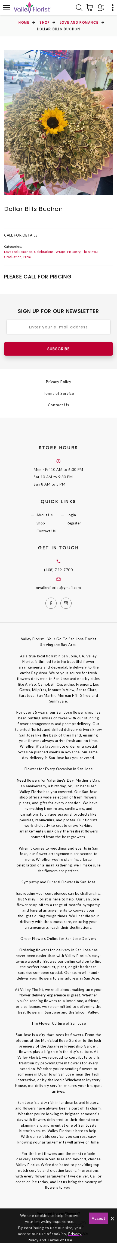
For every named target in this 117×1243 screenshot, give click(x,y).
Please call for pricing (38, 276)
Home (24, 22)
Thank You (90, 251)
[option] (58, 122)
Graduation (12, 257)
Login (71, 515)
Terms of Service (58, 393)
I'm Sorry (73, 251)
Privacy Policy (58, 381)
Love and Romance (79, 22)
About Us (44, 515)
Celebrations (44, 251)
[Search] (79, 7)
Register (74, 523)
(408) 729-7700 (58, 570)
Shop (44, 22)
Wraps (60, 251)
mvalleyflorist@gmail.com (58, 587)
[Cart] (91, 7)
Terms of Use (59, 1240)
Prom (27, 257)
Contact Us (58, 404)
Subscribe (58, 349)
